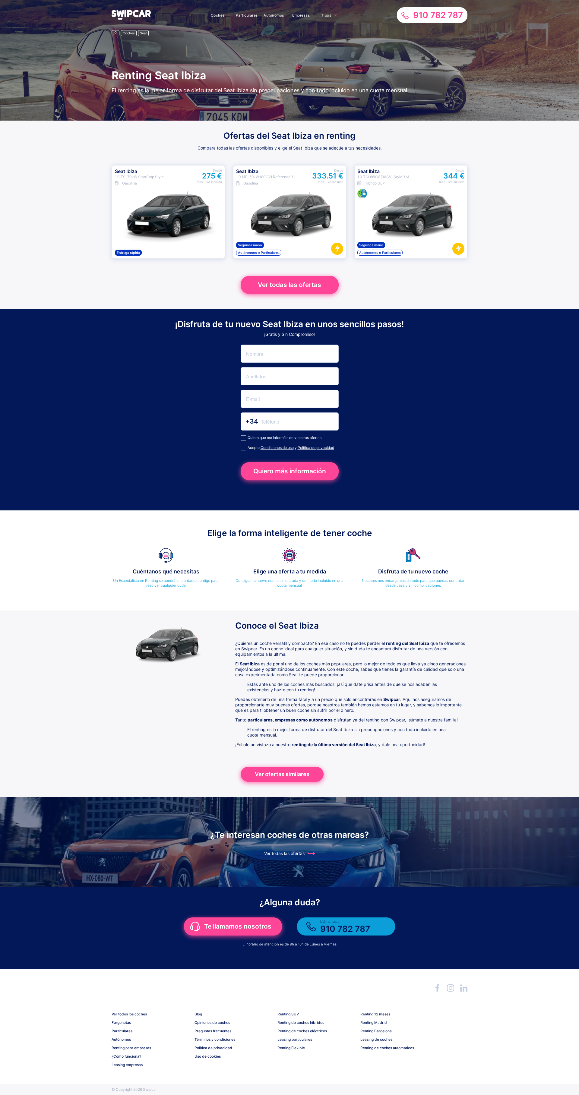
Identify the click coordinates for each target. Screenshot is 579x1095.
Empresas (301, 15)
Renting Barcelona (376, 1031)
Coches (218, 15)
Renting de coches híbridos (300, 1022)
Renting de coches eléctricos (302, 1031)
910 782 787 (438, 15)
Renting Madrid (373, 1022)
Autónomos (274, 15)
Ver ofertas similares (282, 774)
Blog (198, 1014)
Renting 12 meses (375, 1014)
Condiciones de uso (277, 447)
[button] (131, 18)
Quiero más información (289, 471)
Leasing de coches (376, 1039)
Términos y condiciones (215, 1039)
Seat (143, 33)
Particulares (247, 15)
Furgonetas (121, 1022)
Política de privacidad (316, 447)
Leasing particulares (294, 1039)
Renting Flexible (291, 1048)
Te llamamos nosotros (237, 926)
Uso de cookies (208, 1056)
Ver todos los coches (129, 1014)
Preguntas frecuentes (213, 1031)
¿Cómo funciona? (126, 1056)
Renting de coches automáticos (387, 1048)
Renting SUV (288, 1014)
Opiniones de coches (212, 1022)
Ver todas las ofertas (289, 285)
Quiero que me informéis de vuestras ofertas (284, 437)
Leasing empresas (127, 1064)
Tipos (326, 15)
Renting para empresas (131, 1048)
